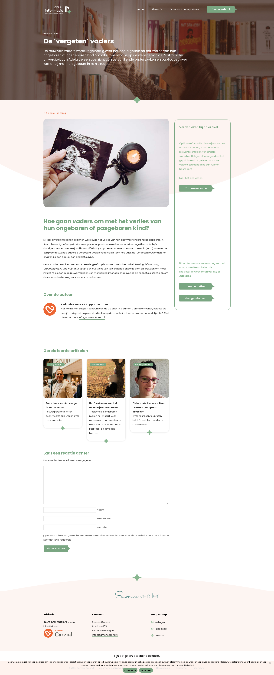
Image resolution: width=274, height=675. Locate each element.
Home (140, 9)
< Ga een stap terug (55, 113)
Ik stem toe (130, 670)
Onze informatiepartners (184, 9)
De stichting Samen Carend (124, 308)
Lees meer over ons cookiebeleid (176, 665)
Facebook (160, 628)
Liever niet (146, 670)
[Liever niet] (270, 663)
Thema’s (157, 9)
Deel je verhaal (221, 9)
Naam (100, 509)
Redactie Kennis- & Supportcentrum (84, 304)
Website (102, 527)
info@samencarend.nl (92, 317)
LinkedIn (159, 635)
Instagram (161, 622)
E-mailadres (104, 518)
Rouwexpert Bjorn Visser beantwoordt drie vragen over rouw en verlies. (62, 412)
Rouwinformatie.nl (194, 143)
